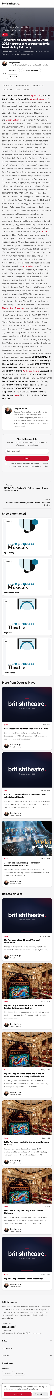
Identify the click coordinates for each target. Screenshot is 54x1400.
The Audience (9, 673)
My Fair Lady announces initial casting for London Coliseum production (24, 1006)
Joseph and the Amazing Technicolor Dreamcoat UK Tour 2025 (22, 864)
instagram (7, 1373)
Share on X (13, 70)
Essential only (40, 1394)
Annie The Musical (11, 593)
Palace (16, 395)
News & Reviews (16, 27)
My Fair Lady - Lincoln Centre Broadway (23, 1278)
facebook (19, 1373)
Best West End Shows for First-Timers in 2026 (26, 728)
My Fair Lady (36, 95)
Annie (44, 231)
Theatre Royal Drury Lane (13, 308)
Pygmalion (28, 266)
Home (4, 27)
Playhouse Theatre (30, 371)
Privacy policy (17, 466)
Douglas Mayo (20, 408)
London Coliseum (38, 99)
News (27, 27)
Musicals (7, 521)
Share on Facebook (31, 70)
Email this (13, 77)
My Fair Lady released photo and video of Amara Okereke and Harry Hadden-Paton (24, 1075)
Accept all (18, 1394)
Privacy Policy (32, 1389)
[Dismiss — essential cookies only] (47, 1386)
